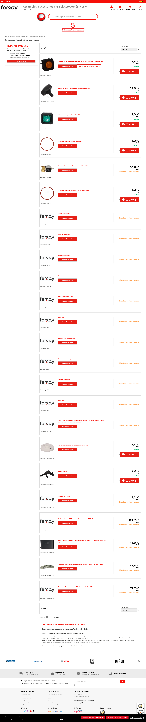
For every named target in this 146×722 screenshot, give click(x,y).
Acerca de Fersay (53, 691)
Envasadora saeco (64, 213)
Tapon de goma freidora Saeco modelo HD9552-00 (74, 88)
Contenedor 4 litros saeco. (66, 338)
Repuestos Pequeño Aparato (37, 36)
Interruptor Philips (64, 496)
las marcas (48, 637)
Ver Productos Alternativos (88, 66)
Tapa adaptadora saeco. (66, 296)
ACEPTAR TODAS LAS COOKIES (117, 717)
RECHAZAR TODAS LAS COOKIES (93, 717)
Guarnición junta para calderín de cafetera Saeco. (74, 190)
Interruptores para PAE (16, 53)
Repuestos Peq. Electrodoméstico (19, 55)
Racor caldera (62, 471)
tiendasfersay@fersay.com (81, 703)
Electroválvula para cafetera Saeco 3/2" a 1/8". (73, 166)
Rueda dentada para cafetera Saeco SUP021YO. (73, 445)
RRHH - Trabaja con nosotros (55, 694)
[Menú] (143, 704)
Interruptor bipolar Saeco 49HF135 (69, 115)
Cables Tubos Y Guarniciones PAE (19, 52)
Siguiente (56, 617)
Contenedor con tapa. (65, 359)
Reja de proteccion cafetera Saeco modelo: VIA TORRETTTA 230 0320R (80, 564)
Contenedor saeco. (64, 379)
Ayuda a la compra (27, 691)
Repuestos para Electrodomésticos (19, 36)
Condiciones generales (27, 702)
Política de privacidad (26, 696)
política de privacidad (87, 684)
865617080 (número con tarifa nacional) (84, 700)
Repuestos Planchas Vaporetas (18, 57)
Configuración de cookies (27, 700)
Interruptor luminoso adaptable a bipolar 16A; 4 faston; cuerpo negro (80, 61)
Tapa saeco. (62, 317)
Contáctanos (51, 698)
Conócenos (50, 696)
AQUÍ (61, 719)
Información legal (25, 694)
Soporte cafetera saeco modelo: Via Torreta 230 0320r (75, 587)
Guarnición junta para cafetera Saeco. (70, 141)
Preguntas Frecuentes (27, 704)
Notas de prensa (52, 702)
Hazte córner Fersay (53, 704)
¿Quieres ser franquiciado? (55, 700)
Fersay (9, 7)
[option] (18, 661)
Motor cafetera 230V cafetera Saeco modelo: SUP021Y (75, 519)
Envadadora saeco (64, 234)
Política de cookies (26, 698)
